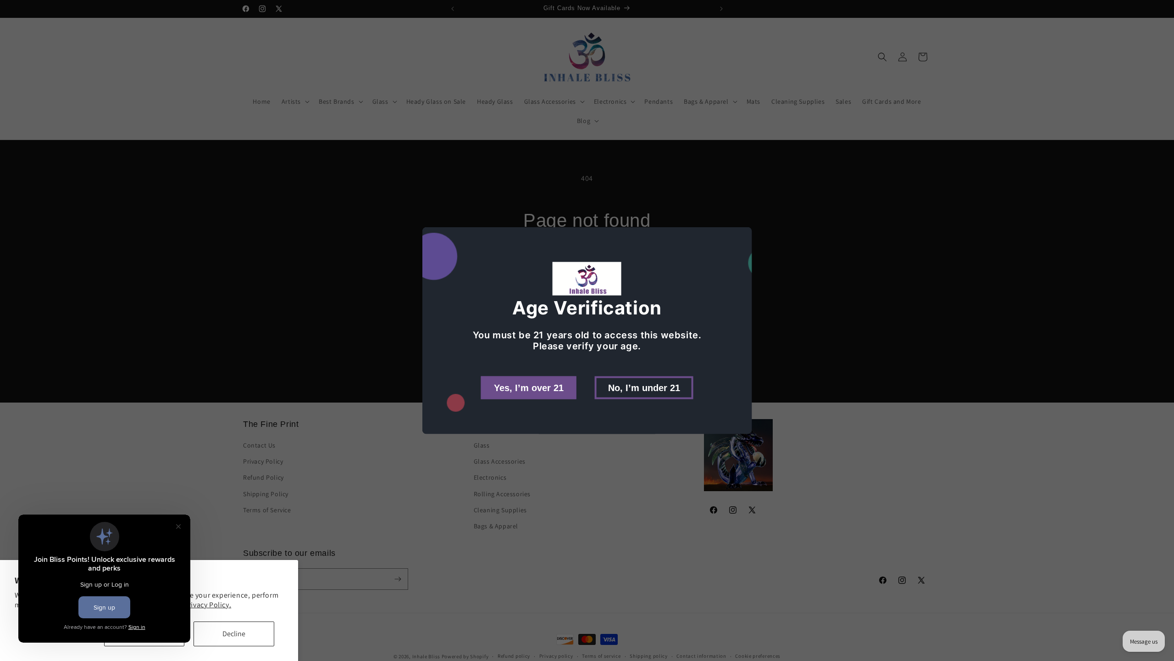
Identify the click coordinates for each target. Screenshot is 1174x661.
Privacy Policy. (207, 605)
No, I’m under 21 (644, 387)
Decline (233, 634)
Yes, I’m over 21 (529, 387)
